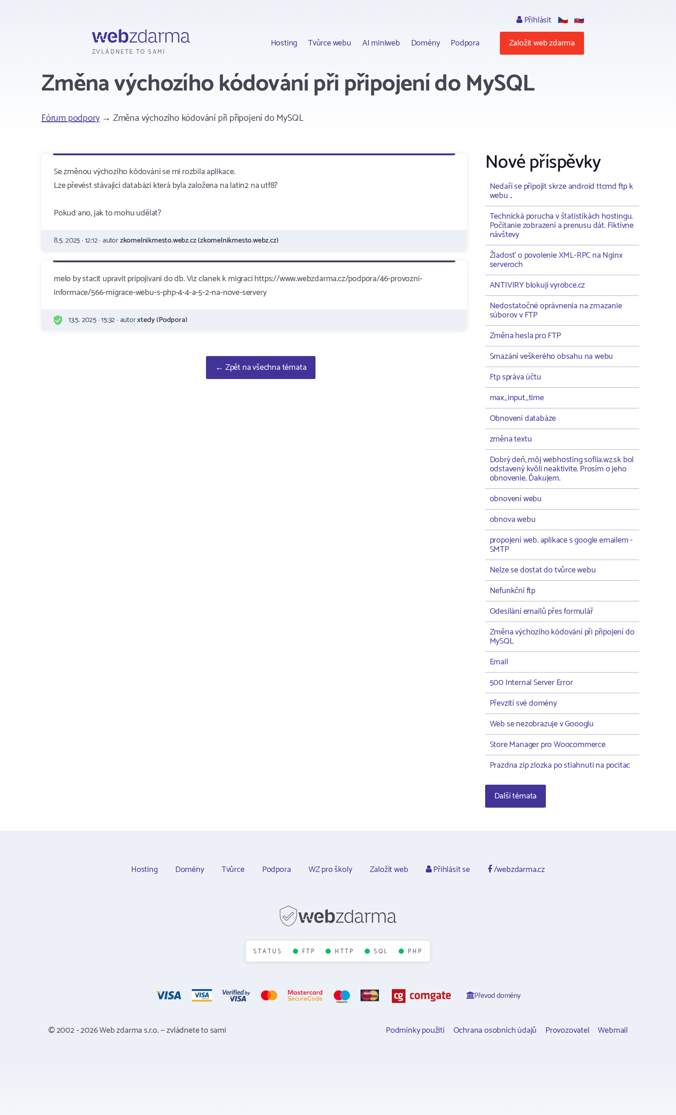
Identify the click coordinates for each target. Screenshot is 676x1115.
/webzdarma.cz (518, 870)
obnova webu (513, 519)
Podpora (465, 43)
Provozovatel (567, 1030)
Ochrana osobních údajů (495, 1030)
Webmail (613, 1030)
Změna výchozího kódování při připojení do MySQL (562, 636)
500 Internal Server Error (531, 683)
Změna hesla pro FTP (525, 336)
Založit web (389, 870)
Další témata (515, 796)
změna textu (511, 439)
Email (499, 662)
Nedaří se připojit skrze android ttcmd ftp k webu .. (561, 191)
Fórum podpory (70, 118)
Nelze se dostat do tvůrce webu (543, 570)
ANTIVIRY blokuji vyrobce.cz (537, 285)
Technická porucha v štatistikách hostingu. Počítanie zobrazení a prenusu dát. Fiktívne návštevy (562, 225)
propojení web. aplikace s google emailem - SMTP (561, 544)
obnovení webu (516, 499)
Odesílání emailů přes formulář (541, 611)
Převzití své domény (523, 703)
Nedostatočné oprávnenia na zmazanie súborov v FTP (556, 310)
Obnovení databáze (523, 418)
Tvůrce (233, 870)
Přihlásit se (450, 870)
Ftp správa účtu (515, 377)
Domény (425, 43)
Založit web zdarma (542, 43)
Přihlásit (536, 20)
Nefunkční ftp (512, 591)
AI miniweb (381, 43)
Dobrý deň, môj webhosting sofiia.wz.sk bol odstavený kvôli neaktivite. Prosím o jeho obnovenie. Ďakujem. (562, 469)
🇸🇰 (579, 20)
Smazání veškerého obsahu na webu (551, 356)
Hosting (284, 43)
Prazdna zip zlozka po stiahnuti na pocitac (560, 765)
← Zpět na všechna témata (260, 367)
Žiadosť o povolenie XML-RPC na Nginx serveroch (556, 260)
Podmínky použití (415, 1030)
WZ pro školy (330, 870)
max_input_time (517, 398)
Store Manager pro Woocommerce (548, 745)
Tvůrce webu (329, 43)
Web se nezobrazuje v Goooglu (542, 724)
